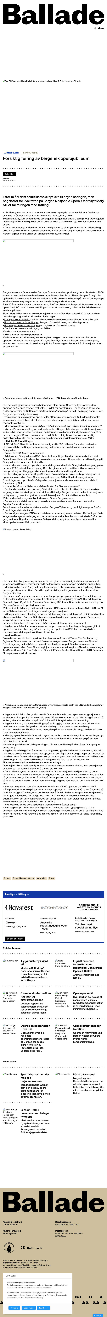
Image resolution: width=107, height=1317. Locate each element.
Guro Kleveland (10, 1224)
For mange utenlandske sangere (22, 325)
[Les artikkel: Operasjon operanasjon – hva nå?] (27, 1037)
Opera (51, 878)
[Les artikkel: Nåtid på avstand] (79, 1084)
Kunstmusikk (30, 153)
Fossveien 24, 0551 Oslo (67, 1224)
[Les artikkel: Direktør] (20, 917)
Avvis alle (14, 1308)
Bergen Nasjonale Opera (68, 218)
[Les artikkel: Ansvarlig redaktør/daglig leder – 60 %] (55, 917)
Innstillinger (97, 1315)
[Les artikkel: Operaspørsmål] (79, 1001)
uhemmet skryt (66, 647)
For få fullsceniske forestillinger (21, 322)
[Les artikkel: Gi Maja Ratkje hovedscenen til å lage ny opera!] (27, 1120)
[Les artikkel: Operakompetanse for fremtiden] (79, 1037)
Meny (101, 28)
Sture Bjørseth (10, 1233)
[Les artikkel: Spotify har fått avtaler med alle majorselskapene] (27, 1084)
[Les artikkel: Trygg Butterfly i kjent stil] (27, 969)
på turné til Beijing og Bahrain (81, 411)
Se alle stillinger (15, 938)
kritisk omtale (28, 653)
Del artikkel (9, 174)
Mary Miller (41, 878)
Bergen (7, 878)
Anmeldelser (11, 153)
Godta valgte (28, 1308)
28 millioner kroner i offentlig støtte (39, 444)
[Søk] (95, 28)
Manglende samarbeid (17, 319)
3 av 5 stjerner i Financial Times (44, 650)
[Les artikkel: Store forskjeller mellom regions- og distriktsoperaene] (27, 1001)
